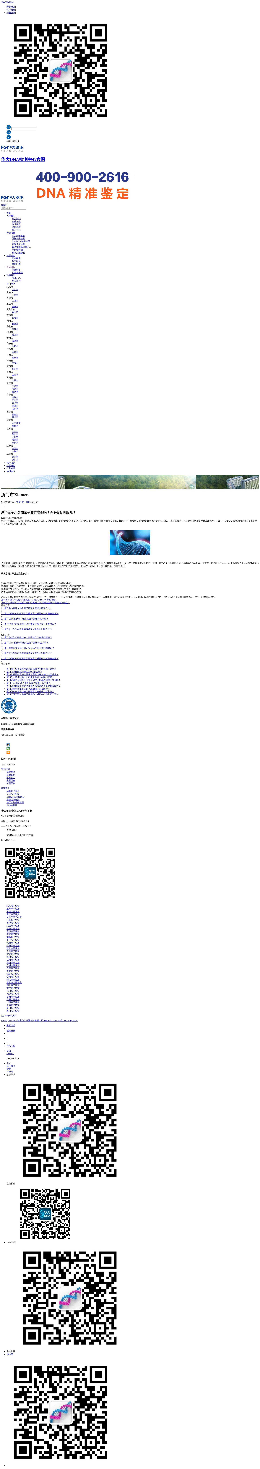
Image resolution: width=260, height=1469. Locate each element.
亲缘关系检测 (18, 244)
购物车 (9, 1354)
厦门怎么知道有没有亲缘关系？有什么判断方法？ (30, 691)
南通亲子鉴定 (13, 999)
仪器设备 (10, 267)
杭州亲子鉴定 (13, 960)
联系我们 (10, 275)
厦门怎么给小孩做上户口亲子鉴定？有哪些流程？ (30, 677)
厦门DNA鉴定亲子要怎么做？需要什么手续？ (28, 683)
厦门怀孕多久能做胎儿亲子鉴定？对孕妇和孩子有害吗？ (33, 680)
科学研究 (10, 10)
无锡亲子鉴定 (13, 994)
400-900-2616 (7, 2)
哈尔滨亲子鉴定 (14, 917)
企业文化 (16, 221)
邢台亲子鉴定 (13, 985)
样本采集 (16, 258)
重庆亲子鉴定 (13, 914)
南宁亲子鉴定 (13, 940)
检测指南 (10, 255)
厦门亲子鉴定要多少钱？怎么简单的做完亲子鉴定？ (31, 669)
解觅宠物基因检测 (15, 802)
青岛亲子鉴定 (13, 980)
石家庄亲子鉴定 (14, 982)
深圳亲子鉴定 (13, 962)
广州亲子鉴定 (13, 965)
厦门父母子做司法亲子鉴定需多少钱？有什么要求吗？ (32, 674)
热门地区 (10, 284)
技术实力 (16, 224)
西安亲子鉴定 (13, 948)
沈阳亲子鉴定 (13, 1002)
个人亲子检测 (18, 235)
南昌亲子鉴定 (13, 937)
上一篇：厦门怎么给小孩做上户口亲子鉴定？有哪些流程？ (29, 600)
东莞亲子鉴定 (13, 968)
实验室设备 (17, 272)
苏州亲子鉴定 (13, 991)
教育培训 (10, 7)
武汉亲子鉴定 (13, 926)
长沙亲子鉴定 (13, 923)
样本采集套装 (18, 253)
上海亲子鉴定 (13, 909)
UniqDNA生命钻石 (21, 241)
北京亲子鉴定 (13, 906)
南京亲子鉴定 (13, 988)
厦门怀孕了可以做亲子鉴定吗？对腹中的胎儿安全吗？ (32, 694)
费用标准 (16, 264)
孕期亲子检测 (18, 238)
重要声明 (10, 1025)
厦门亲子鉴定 (13, 1011)
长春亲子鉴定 (13, 920)
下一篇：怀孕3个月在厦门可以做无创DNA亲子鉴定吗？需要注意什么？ (35, 602)
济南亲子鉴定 (13, 977)
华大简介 (16, 218)
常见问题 (16, 261)
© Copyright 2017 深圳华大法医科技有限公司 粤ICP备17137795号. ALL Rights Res (39, 1020)
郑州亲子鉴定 (13, 945)
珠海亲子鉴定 (13, 971)
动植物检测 (17, 250)
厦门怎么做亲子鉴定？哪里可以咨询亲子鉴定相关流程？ (33, 686)
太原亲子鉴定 (13, 951)
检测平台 (16, 230)
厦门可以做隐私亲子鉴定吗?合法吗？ (24, 672)
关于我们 (10, 216)
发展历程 (16, 227)
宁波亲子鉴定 (13, 954)
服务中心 (16, 278)
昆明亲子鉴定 (13, 943)
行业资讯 (10, 12)
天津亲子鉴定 (13, 911)
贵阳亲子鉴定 (13, 931)
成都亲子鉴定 (13, 928)
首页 (8, 213)
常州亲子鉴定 (13, 997)
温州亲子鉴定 (13, 957)
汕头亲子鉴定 (13, 974)
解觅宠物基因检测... (21, 247)
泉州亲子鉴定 (13, 1008)
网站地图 (10, 1046)
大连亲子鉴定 (13, 1005)
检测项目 (10, 233)
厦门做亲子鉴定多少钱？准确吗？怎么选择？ (28, 689)
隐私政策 (10, 1031)
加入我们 (16, 281)
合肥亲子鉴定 (13, 934)
